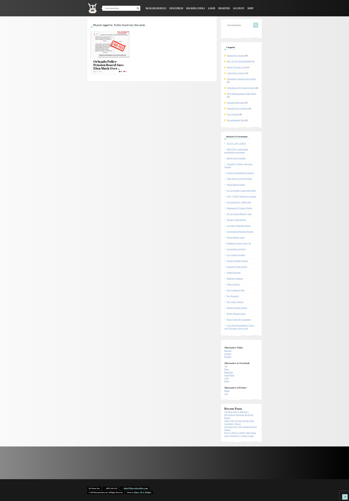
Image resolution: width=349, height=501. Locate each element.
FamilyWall (229, 375)
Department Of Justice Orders (239, 208)
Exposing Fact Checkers (237, 108)
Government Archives (236, 249)
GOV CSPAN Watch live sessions (241, 196)
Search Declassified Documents (240, 173)
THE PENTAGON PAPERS (239, 179)
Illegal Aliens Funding (236, 158)
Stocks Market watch (236, 237)
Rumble (227, 357)
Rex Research (233, 296)
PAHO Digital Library (236, 314)
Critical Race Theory (236, 73)
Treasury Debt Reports (236, 220)
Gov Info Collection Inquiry (239, 226)
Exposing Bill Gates (235, 102)
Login (211, 8)
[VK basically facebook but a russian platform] (231, 357)
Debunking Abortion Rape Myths (241, 79)
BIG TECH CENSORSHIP (239, 61)
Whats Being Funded (236, 185)
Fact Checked (233, 114)
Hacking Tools (195, 8)
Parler (226, 381)
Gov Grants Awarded (236, 255)
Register (224, 8)
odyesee (227, 354)
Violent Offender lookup (237, 261)
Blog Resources (156, 8)
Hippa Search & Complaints (239, 319)
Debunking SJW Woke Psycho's (241, 88)
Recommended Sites (236, 120)
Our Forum (176, 8)
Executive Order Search (237, 267)
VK (226, 366)
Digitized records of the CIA (239, 243)
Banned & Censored (236, 55)
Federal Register (234, 273)
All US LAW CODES (236, 143)
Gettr (226, 378)
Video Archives (233, 284)
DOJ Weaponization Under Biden (241, 94)
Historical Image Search (237, 308)
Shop (250, 8)
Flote (226, 369)
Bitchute (227, 351)
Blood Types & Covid (236, 67)
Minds (227, 391)
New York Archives (235, 302)
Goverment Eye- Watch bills (239, 202)
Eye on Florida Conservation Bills (241, 190)
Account (238, 8)
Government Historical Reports (240, 231)
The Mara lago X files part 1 (236, 412)
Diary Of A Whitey (142, 492)
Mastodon (228, 372)
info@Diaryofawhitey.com (136, 488)
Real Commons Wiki (236, 290)
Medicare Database (235, 278)
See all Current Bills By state (239, 214)
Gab (226, 394)
